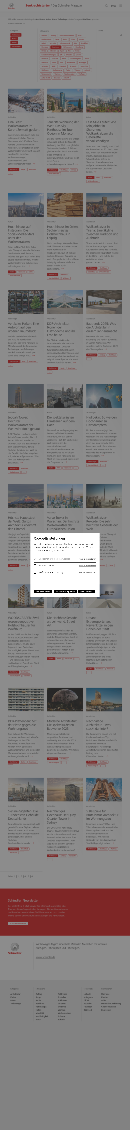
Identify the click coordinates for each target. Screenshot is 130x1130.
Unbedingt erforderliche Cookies (54, 559)
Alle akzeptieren (43, 592)
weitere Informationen (87, 559)
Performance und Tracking (51, 572)
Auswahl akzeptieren (65, 592)
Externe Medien (46, 566)
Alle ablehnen (86, 592)
